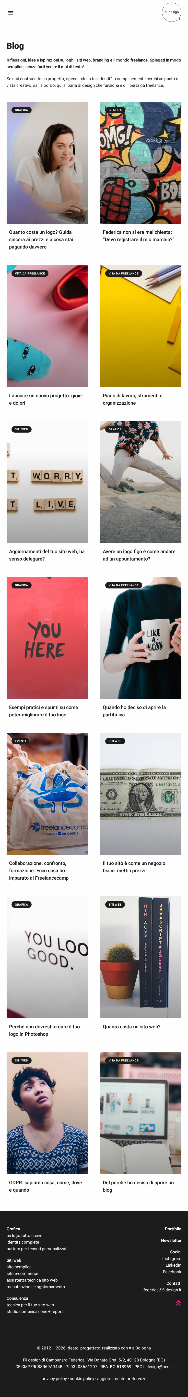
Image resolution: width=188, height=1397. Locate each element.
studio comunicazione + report (35, 1312)
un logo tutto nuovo (25, 1236)
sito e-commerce (22, 1274)
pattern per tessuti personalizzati (37, 1249)
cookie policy (82, 1379)
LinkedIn (173, 1265)
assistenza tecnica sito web (32, 1280)
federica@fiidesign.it (162, 1290)
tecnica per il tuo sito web (30, 1305)
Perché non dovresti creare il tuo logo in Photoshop (44, 1030)
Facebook (172, 1272)
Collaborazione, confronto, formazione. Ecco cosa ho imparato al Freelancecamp (39, 871)
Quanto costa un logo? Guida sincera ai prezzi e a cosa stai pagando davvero (41, 239)
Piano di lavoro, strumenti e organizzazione (133, 399)
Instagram (171, 1259)
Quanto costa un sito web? (132, 1026)
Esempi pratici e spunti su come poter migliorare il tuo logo (43, 711)
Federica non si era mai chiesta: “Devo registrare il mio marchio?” (139, 236)
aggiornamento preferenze (121, 1379)
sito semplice (19, 1267)
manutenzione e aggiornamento (36, 1287)
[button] (11, 13)
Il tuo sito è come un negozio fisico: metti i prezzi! (134, 867)
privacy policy (54, 1379)
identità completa (23, 1242)
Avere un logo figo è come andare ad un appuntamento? (139, 555)
